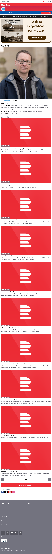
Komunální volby (5, 508)
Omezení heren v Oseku (7, 256)
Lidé (30, 16)
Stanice (3, 510)
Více (46, 16)
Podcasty (3, 522)
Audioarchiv (17, 16)
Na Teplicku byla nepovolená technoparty (12, 399)
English (23, 550)
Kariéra (28, 512)
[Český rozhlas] (5, 1)
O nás (41, 16)
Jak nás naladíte (31, 506)
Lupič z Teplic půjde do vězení (9, 471)
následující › (49, 479)
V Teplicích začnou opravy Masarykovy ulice (13, 220)
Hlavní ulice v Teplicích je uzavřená (11, 184)
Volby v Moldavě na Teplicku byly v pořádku (13, 327)
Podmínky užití (16, 550)
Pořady (10, 16)
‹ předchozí (2, 479)
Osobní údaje (9, 550)
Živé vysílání (4, 518)
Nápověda (29, 508)
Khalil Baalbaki (6, 100)
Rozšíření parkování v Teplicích (9, 291)
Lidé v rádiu (29, 510)
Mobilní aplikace (5, 524)
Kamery (35, 16)
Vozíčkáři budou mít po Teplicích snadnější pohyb (15, 148)
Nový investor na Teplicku (8, 435)
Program (3, 16)
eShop (2, 512)
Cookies (3, 550)
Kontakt (28, 514)
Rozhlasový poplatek (32, 516)
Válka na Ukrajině (5, 506)
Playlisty (24, 16)
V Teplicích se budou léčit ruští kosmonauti (13, 363)
